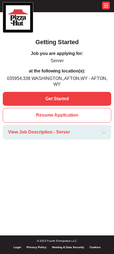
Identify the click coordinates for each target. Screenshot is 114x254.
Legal (17, 247)
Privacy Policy (36, 247)
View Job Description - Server (39, 132)
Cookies (95, 247)
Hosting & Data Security (68, 247)
